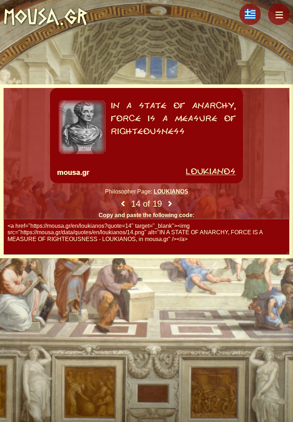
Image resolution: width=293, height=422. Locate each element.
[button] (278, 14)
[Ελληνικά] (250, 14)
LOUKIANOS (171, 191)
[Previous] (123, 204)
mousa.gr (46, 16)
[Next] (170, 204)
